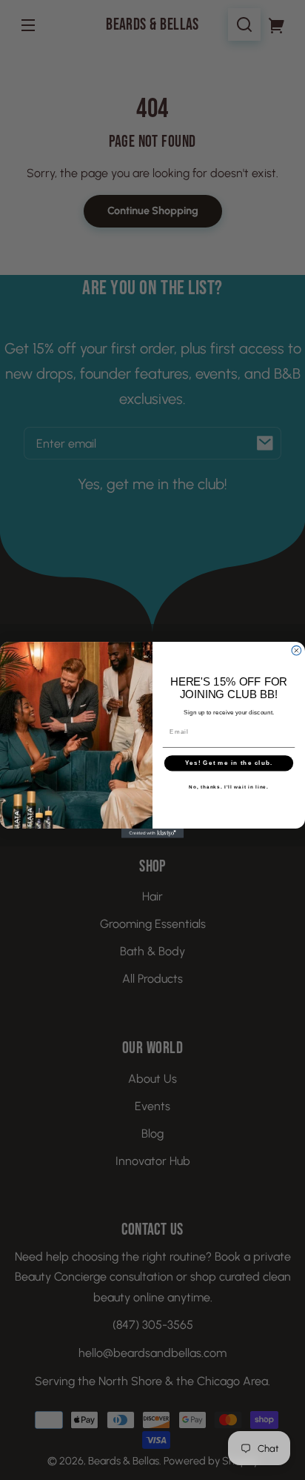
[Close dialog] (296, 651)
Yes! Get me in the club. (229, 763)
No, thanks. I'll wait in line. (229, 786)
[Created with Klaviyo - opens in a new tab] (152, 833)
